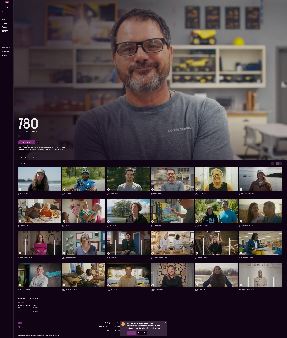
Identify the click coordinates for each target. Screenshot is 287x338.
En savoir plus (142, 333)
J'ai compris (131, 333)
